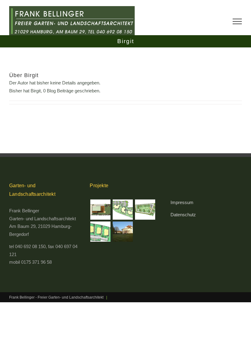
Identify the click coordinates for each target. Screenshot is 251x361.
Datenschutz (183, 214)
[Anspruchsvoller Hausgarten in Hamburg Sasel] (100, 210)
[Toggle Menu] (237, 21)
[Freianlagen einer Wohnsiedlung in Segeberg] (144, 210)
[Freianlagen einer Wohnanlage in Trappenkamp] (122, 210)
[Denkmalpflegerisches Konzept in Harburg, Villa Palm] (122, 232)
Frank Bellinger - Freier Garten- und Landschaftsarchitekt (56, 297)
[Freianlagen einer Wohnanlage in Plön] (100, 232)
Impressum (181, 202)
